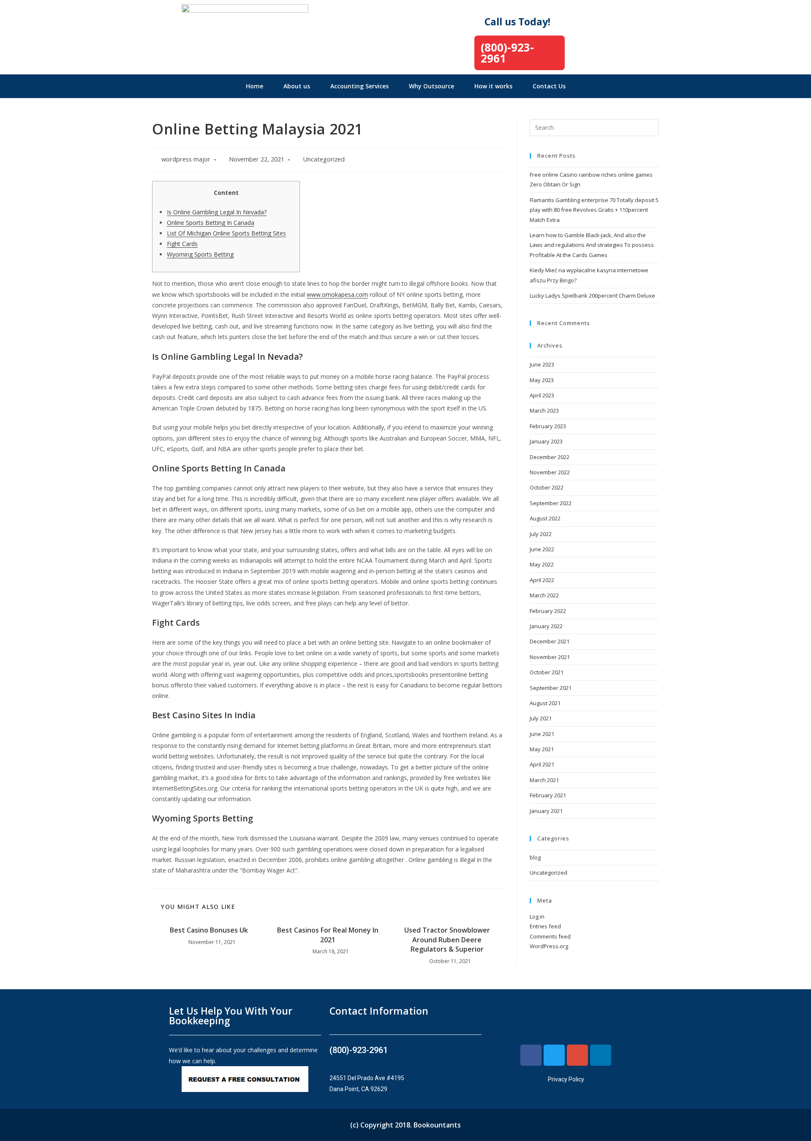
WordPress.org (549, 946)
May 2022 (542, 564)
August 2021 (545, 703)
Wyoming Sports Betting (200, 254)
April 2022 (542, 580)
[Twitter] (554, 1055)
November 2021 (550, 657)
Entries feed (545, 926)
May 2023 (542, 380)
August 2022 (545, 518)
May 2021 (542, 749)
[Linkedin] (600, 1055)
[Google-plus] (577, 1055)
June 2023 (542, 364)
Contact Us (549, 86)
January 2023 (546, 441)
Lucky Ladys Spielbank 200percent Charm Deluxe (592, 295)
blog (535, 857)
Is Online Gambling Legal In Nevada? (217, 212)
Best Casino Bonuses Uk (209, 930)
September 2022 (551, 503)
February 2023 (548, 426)
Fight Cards (182, 244)
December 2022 (549, 457)
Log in (537, 916)
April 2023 (542, 395)
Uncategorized (324, 159)
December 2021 (549, 641)
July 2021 (541, 718)
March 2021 (544, 780)
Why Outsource (431, 86)
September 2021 (551, 688)
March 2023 (544, 410)
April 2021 (542, 764)
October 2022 (546, 487)
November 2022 (550, 472)
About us (296, 86)
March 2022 (544, 595)
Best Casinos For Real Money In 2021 (327, 934)
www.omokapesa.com (337, 294)
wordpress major (185, 159)
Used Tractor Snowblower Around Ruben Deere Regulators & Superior (447, 939)
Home (254, 86)
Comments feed (550, 936)
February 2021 (548, 795)
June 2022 (542, 549)
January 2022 (546, 626)
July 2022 (541, 534)
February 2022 (548, 611)
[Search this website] (594, 127)
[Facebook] (531, 1055)
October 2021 (546, 672)
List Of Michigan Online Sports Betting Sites (226, 233)
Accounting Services (359, 86)
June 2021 (542, 734)
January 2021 (546, 811)
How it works (493, 86)
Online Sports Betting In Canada (210, 223)
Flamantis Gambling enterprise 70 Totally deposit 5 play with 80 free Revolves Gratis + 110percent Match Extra (594, 210)
